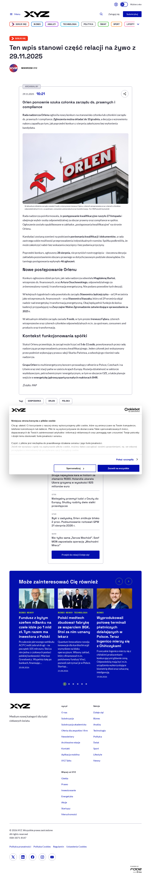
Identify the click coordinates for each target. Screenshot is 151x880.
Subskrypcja (67, 718)
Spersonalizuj (73, 468)
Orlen (51, 401)
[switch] (124, 4)
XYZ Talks (66, 760)
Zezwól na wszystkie (118, 468)
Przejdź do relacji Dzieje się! (76, 554)
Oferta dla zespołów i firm (74, 730)
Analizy (52, 24)
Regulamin (58, 846)
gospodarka (34, 401)
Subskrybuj (132, 14)
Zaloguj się (113, 14)
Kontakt (65, 748)
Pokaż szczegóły (125, 459)
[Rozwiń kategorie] (138, 24)
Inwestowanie (68, 790)
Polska (66, 401)
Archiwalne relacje (70, 742)
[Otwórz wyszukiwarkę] (101, 14)
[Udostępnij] (124, 93)
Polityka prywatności (20, 846)
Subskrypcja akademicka (73, 724)
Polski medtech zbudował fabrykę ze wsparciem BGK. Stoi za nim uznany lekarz (74, 627)
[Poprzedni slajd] (119, 581)
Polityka (88, 24)
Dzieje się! (21, 24)
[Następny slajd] (128, 581)
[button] (64, 684)
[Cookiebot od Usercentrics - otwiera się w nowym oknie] (127, 410)
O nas (64, 712)
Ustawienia (76, 846)
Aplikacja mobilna (70, 754)
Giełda (64, 778)
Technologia (70, 24)
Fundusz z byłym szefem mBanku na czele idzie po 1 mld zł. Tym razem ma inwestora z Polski (35, 627)
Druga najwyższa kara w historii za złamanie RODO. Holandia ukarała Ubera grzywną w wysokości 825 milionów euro (73, 480)
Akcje (64, 802)
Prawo (64, 784)
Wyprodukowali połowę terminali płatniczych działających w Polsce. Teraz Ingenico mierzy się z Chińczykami (113, 631)
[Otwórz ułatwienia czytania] (116, 4)
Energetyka (67, 796)
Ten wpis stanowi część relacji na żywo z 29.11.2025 (72, 51)
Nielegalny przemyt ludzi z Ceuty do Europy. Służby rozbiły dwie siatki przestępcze (75, 502)
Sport (116, 24)
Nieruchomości (69, 814)
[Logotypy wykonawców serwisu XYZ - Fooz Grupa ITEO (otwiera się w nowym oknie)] (136, 870)
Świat (103, 24)
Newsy (30, 612)
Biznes (37, 24)
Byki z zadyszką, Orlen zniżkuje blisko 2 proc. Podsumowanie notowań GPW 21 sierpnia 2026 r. (75, 521)
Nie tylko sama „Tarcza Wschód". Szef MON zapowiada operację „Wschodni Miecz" (75, 541)
